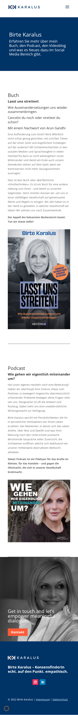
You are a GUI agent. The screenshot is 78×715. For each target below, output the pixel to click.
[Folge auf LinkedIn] (43, 682)
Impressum (43, 699)
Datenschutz (60, 699)
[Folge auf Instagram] (35, 682)
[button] (6, 708)
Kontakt (17, 632)
